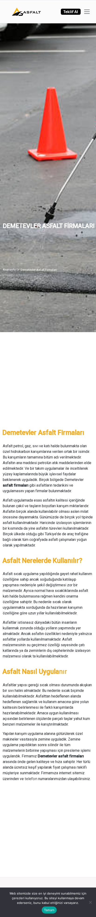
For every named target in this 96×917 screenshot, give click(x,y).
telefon (31, 778)
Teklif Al (70, 11)
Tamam (49, 910)
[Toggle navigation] (87, 11)
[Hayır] (90, 902)
